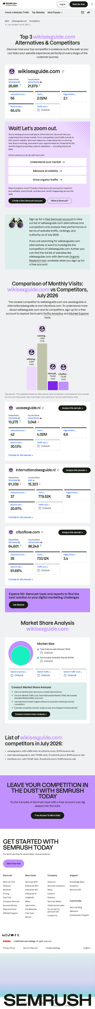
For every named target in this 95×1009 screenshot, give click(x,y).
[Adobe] (7, 941)
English (86, 948)
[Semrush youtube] (12, 935)
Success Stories (10, 905)
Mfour (28, 902)
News (50, 890)
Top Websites (31, 909)
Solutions (7, 890)
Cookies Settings (53, 948)
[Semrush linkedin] (3, 935)
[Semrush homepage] (9, 4)
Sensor (28, 917)
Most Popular (54, 12)
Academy (74, 886)
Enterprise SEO (31, 886)
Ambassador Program (79, 915)
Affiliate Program (10, 913)
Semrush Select (54, 902)
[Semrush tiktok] (9, 935)
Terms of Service (30, 948)
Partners (51, 898)
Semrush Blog (76, 907)
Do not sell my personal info (54, 910)
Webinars (74, 911)
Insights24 (29, 898)
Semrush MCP (31, 882)
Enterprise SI (30, 894)
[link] (17, 12)
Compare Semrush (11, 902)
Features (7, 886)
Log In (62, 4)
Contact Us (52, 916)
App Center (30, 905)
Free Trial (7, 898)
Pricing (6, 894)
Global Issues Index (56, 905)
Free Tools (29, 913)
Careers (51, 894)
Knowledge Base (77, 882)
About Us (52, 882)
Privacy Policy (9, 948)
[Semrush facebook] (15, 935)
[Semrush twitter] (18, 935)
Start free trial (13, 863)
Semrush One (9, 882)
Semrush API (75, 890)
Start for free (78, 4)
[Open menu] (92, 4)
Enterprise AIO (31, 890)
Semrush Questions (56, 886)
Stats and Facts (9, 909)
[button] (82, 12)
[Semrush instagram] (6, 935)
